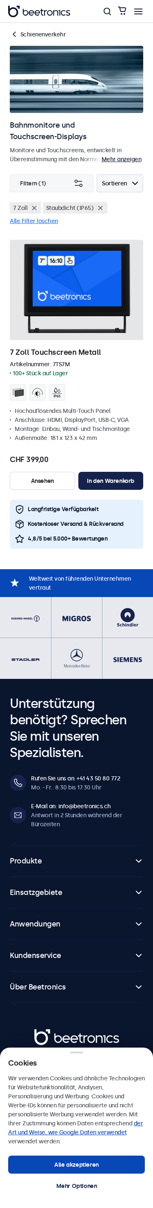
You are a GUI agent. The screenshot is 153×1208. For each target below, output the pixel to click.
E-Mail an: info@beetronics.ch (71, 806)
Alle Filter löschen (34, 221)
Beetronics (48, 1034)
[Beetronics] (39, 11)
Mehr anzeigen (122, 159)
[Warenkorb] (122, 11)
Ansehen (42, 481)
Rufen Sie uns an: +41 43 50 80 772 (75, 778)
